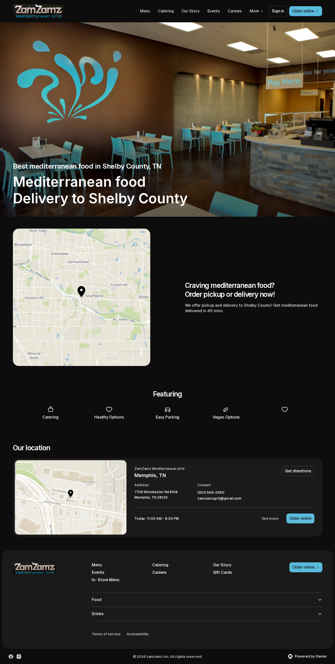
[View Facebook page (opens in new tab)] (11, 657)
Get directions (298, 471)
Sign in (278, 11)
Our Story (190, 11)
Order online (300, 518)
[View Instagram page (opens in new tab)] (19, 657)
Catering (166, 11)
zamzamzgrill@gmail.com (219, 498)
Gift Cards (222, 572)
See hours (270, 518)
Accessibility (138, 634)
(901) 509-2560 (210, 492)
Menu (145, 11)
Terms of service (106, 634)
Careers (235, 11)
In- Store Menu (105, 579)
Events (214, 11)
